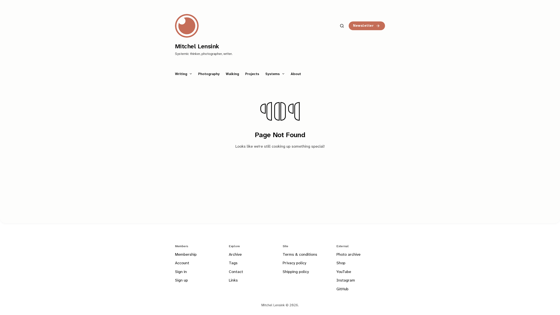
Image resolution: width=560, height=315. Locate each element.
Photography (209, 74)
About (296, 74)
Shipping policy (296, 272)
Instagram (345, 280)
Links (233, 280)
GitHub (342, 289)
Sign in (181, 272)
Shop (340, 263)
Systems (273, 74)
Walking (232, 74)
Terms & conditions (300, 255)
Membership (186, 255)
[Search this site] (342, 26)
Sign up (181, 280)
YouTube (343, 272)
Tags (233, 263)
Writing (181, 74)
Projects (252, 74)
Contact (236, 272)
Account (182, 263)
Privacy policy (294, 263)
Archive (235, 255)
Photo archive (348, 255)
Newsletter (363, 26)
